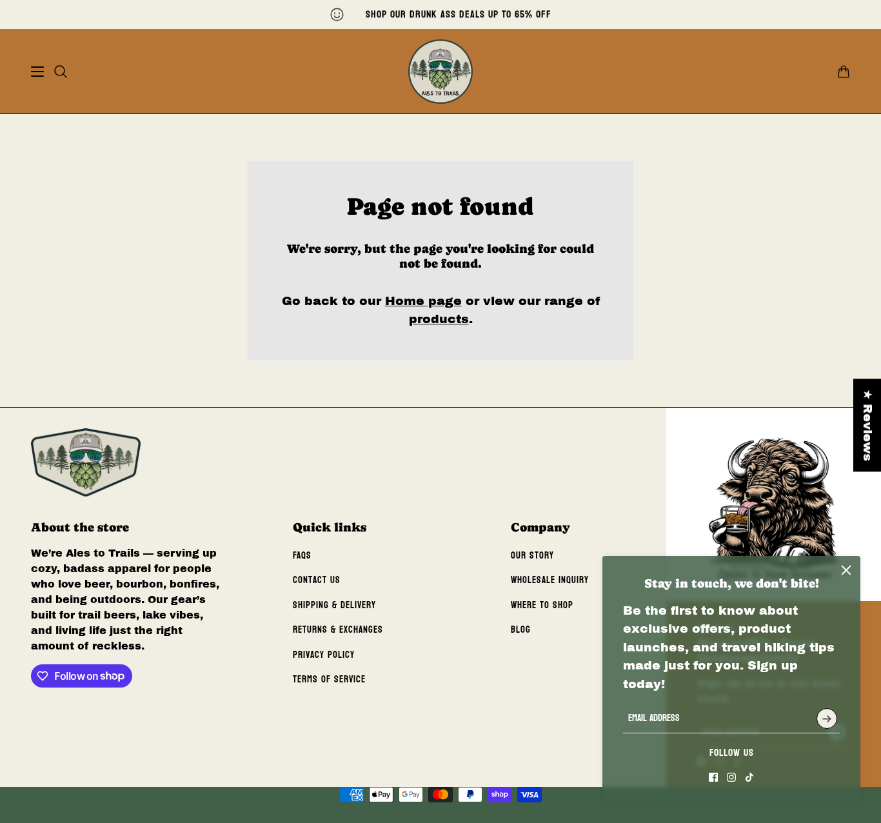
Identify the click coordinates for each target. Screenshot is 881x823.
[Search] (60, 71)
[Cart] (843, 71)
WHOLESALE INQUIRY (550, 580)
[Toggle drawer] (37, 71)
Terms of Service (329, 679)
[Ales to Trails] (440, 71)
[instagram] (731, 777)
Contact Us (317, 580)
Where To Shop (542, 605)
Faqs (302, 555)
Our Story (532, 555)
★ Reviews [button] (868, 425)
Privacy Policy (324, 655)
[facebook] (713, 777)
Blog (521, 630)
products (439, 319)
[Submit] (827, 718)
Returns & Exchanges (338, 630)
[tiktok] (749, 777)
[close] (846, 570)
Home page (423, 301)
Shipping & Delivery (334, 605)
